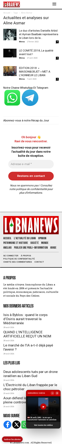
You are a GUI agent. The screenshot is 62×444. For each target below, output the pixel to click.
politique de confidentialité (31, 189)
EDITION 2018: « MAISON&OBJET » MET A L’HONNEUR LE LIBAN (34, 71)
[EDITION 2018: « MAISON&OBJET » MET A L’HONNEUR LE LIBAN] (10, 71)
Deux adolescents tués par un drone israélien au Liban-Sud (30, 374)
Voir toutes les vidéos (43, 425)
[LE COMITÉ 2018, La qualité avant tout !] (10, 53)
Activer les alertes (12, 439)
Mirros (22, 42)
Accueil (6, 13)
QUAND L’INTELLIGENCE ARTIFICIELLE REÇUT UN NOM (27, 334)
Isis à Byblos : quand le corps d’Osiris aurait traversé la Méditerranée (25, 319)
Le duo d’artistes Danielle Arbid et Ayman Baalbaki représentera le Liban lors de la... (38, 34)
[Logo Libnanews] (11, 4)
